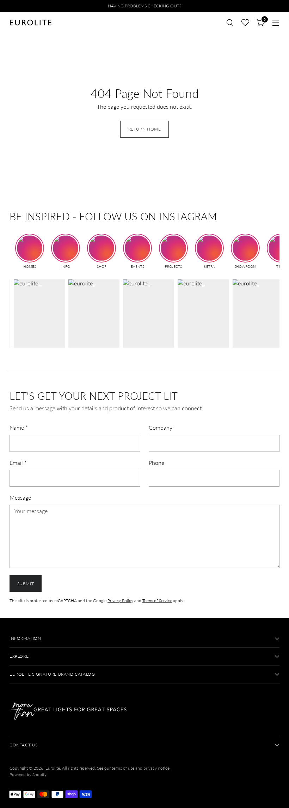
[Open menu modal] (276, 22)
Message (20, 497)
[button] (245, 22)
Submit (25, 583)
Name (19, 427)
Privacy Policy (120, 600)
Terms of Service (157, 600)
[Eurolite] (31, 22)
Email (18, 463)
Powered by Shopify (28, 774)
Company (160, 427)
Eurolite (52, 768)
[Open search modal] (230, 22)
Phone (156, 463)
